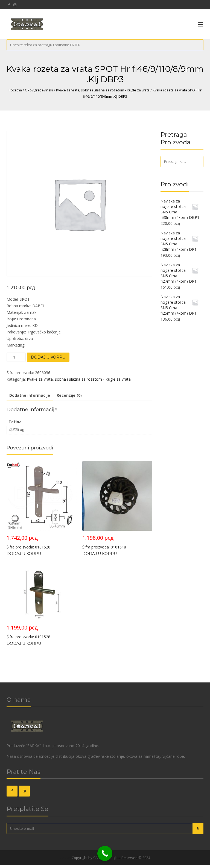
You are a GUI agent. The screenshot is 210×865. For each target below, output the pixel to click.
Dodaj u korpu (48, 357)
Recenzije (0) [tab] (69, 395)
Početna (15, 90)
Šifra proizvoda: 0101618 (104, 542)
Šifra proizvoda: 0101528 (28, 631)
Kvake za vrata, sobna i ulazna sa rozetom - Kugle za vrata (103, 90)
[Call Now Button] (104, 853)
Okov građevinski (39, 90)
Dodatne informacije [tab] (29, 395)
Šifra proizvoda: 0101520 (28, 542)
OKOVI (65, 857)
